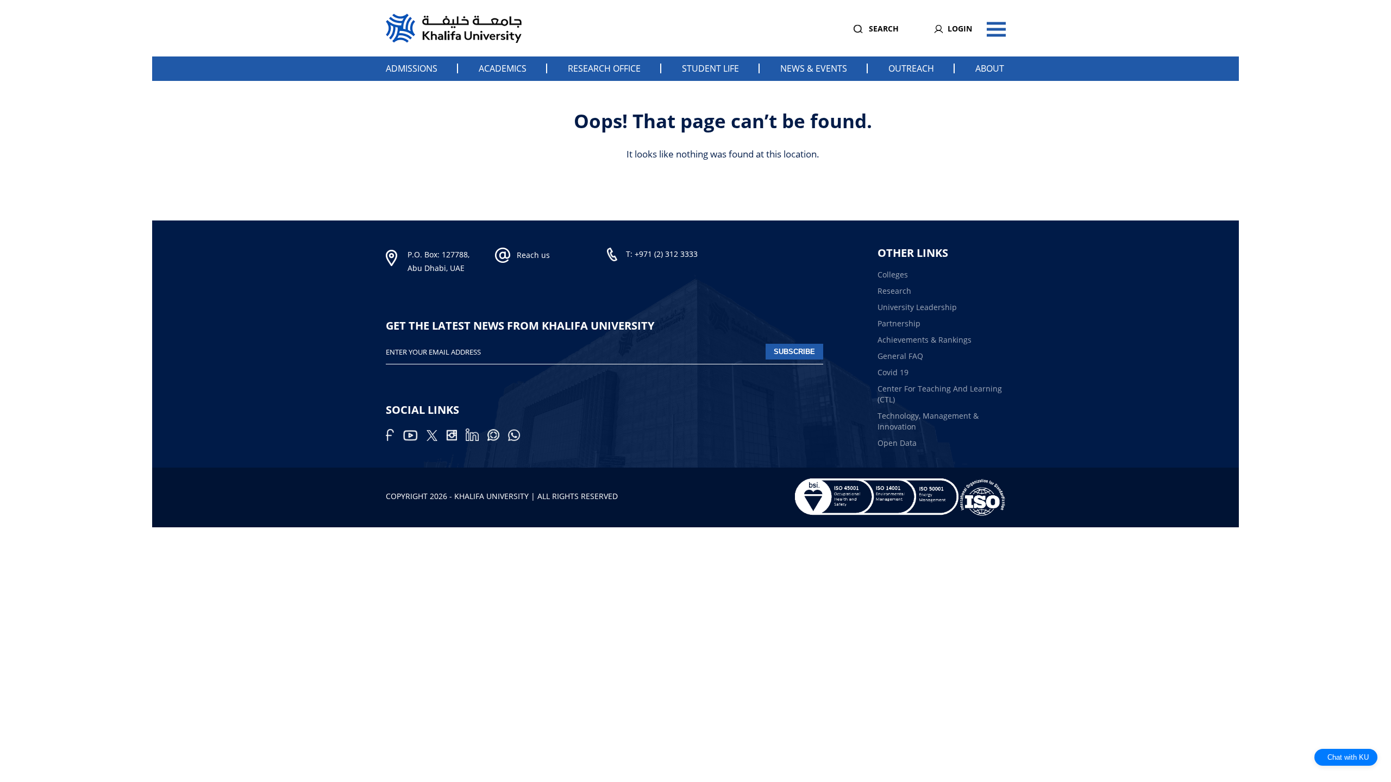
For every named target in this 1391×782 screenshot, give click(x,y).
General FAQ (900, 356)
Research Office (604, 68)
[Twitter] (436, 438)
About (989, 68)
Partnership (899, 323)
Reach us (533, 255)
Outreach (911, 68)
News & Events (813, 68)
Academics (503, 68)
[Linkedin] (476, 438)
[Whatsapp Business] (517, 438)
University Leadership (917, 307)
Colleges (893, 274)
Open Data (897, 443)
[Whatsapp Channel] (497, 438)
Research (894, 291)
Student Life (710, 68)
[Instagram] (456, 438)
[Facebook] (394, 438)
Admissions (411, 68)
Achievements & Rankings (925, 340)
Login (960, 28)
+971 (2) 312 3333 (666, 254)
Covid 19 (893, 372)
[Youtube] (415, 438)
